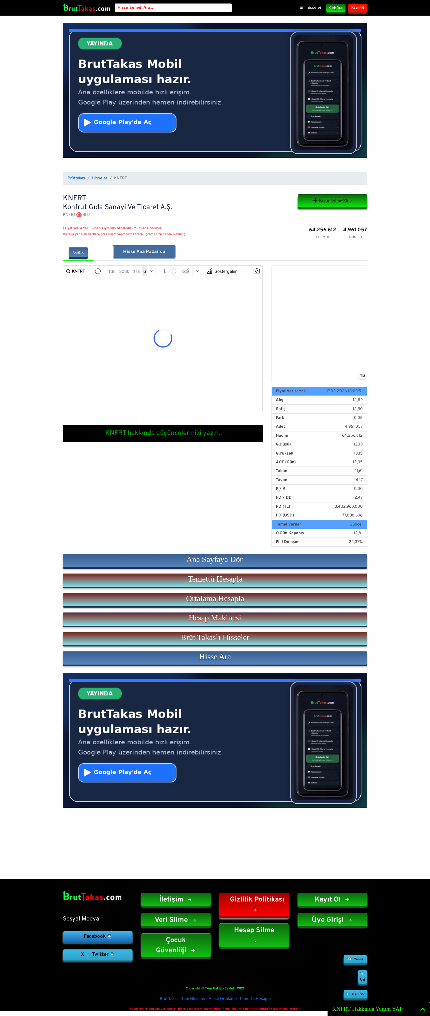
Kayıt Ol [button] (357, 7)
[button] (215, 560)
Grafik (78, 252)
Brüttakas (76, 178)
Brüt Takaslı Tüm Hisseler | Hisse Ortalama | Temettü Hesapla (215, 998)
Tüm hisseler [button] (309, 7)
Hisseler (99, 178)
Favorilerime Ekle (334, 200)
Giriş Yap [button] (336, 7)
